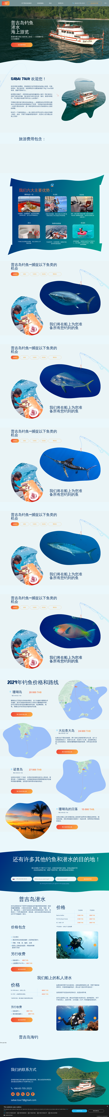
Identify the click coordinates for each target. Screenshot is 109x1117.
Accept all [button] (79, 1110)
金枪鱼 (15, 274)
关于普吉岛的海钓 (27, 3)
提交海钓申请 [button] (94, 3)
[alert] (54, 1111)
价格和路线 (40, 3)
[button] (36, 1115)
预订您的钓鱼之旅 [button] (22, 714)
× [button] (107, 1106)
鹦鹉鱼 (55, 274)
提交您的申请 (87, 879)
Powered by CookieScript (102, 1116)
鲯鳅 (24, 274)
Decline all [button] (96, 1110)
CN (105, 3)
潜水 (50, 3)
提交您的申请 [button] (22, 969)
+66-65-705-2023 (80, 3)
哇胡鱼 (44, 274)
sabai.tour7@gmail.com (23, 1100)
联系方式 (60, 3)
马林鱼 (34, 274)
